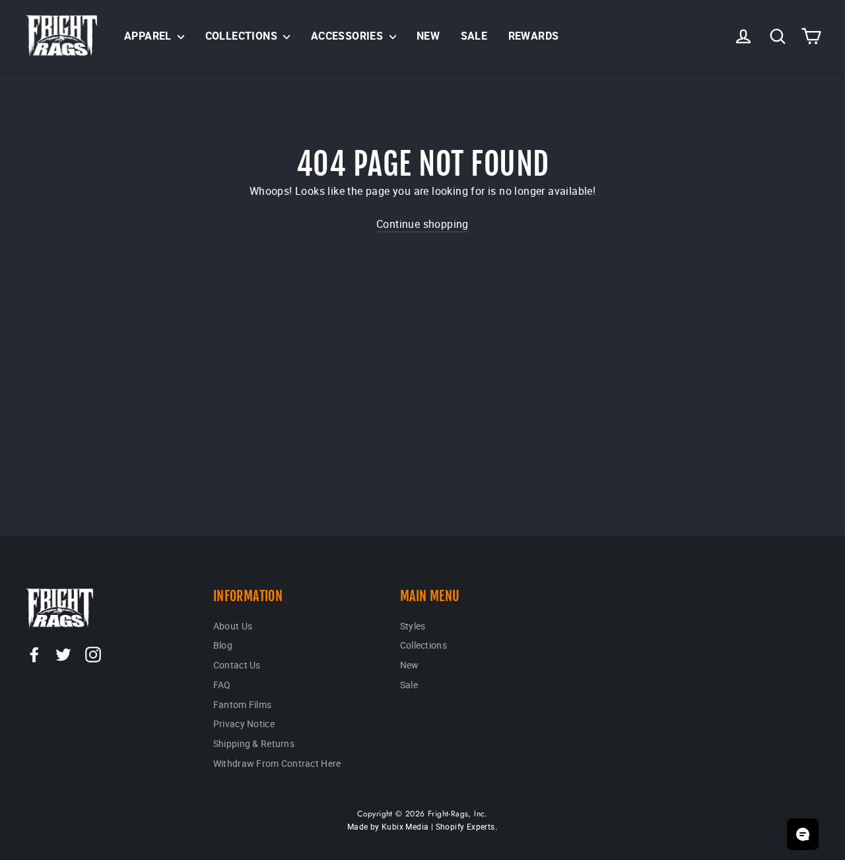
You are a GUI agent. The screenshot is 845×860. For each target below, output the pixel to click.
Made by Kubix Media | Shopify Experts (421, 826)
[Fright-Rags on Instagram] (93, 654)
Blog (222, 645)
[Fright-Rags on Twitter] (63, 654)
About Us (232, 626)
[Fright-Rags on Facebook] (34, 654)
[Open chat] (803, 834)
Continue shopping (422, 224)
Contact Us (237, 665)
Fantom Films (242, 704)
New (428, 35)
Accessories (348, 35)
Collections (243, 35)
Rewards (533, 35)
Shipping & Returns (253, 743)
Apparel (149, 35)
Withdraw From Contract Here (277, 763)
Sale (474, 35)
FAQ (222, 684)
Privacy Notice (244, 723)
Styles (413, 626)
